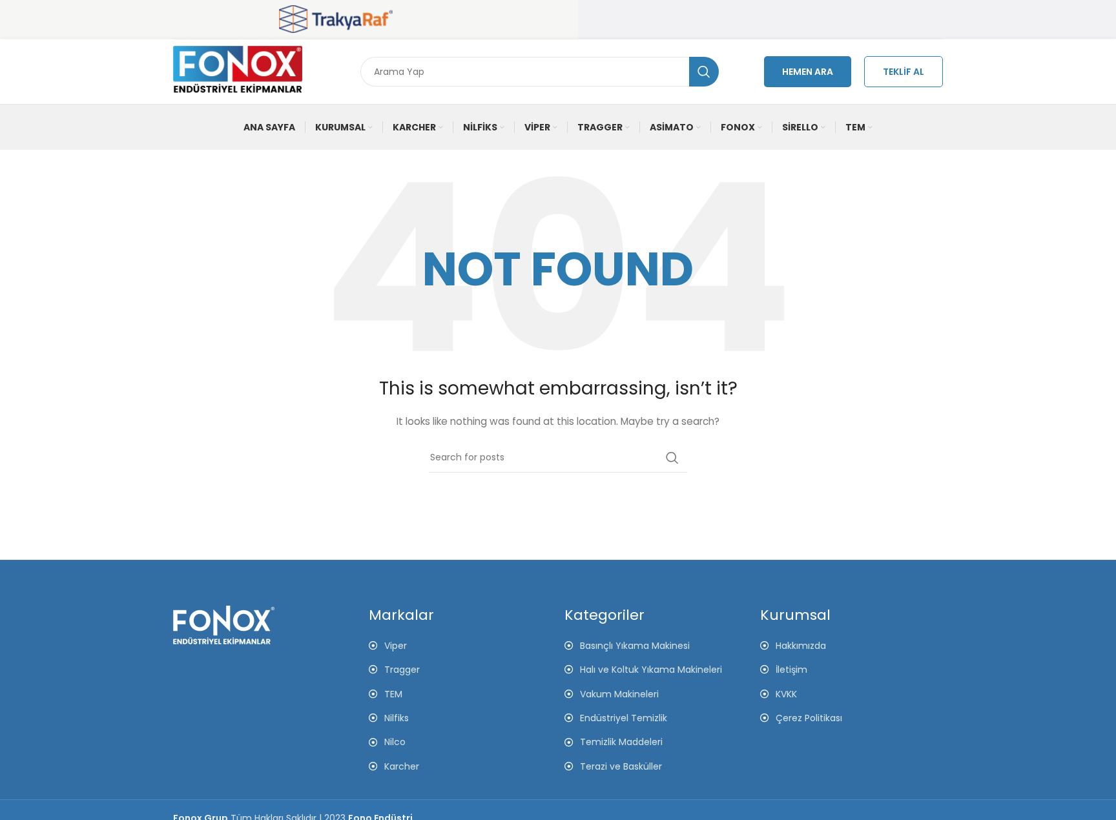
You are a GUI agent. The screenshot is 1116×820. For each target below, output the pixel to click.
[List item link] (851, 646)
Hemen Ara (807, 71)
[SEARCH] (704, 72)
